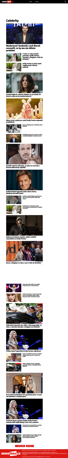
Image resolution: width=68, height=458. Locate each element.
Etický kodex (24, 450)
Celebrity (37, 1)
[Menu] (65, 1)
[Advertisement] (24, 273)
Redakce (28, 450)
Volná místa (53, 450)
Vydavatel (36, 450)
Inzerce (40, 450)
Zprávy (30, 1)
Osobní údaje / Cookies (46, 450)
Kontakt (32, 450)
